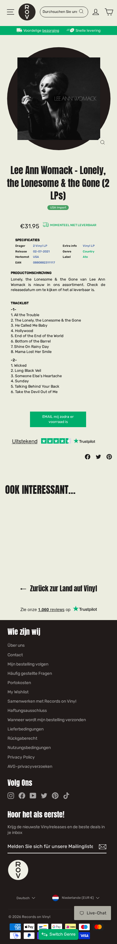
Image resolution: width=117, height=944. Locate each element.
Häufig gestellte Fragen (30, 673)
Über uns (16, 645)
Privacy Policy (21, 757)
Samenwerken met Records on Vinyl (42, 701)
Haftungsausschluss (27, 710)
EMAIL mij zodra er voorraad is (58, 419)
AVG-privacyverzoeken (30, 766)
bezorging (50, 30)
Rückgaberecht (22, 738)
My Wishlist (18, 692)
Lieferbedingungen (26, 729)
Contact (15, 654)
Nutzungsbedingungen (29, 747)
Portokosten (19, 682)
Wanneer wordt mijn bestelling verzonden (47, 719)
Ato (85, 256)
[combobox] (60, 11)
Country (88, 251)
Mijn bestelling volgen (28, 664)
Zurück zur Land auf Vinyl (62, 588)
